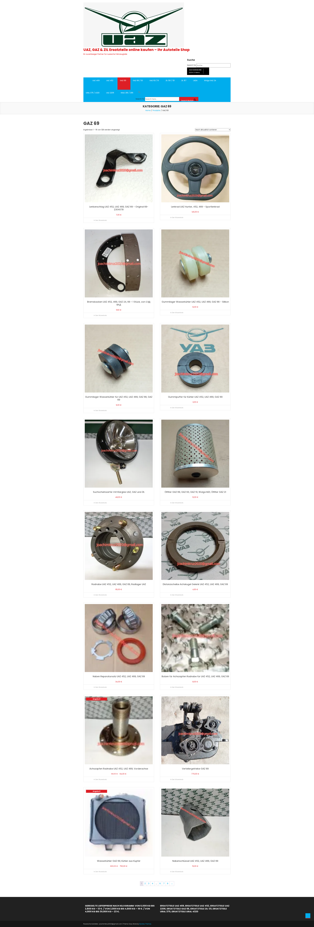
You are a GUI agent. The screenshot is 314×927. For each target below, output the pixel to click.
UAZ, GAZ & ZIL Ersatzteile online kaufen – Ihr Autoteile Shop (136, 49)
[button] (167, 93)
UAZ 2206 (110, 93)
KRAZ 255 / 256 (127, 93)
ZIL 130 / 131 (170, 80)
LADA (195, 80)
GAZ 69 (123, 80)
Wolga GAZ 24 (210, 80)
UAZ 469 (96, 80)
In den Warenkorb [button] (100, 220)
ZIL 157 (183, 80)
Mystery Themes (145, 924)
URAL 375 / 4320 (92, 93)
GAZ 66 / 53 (138, 80)
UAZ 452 (109, 80)
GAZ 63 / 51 (154, 80)
